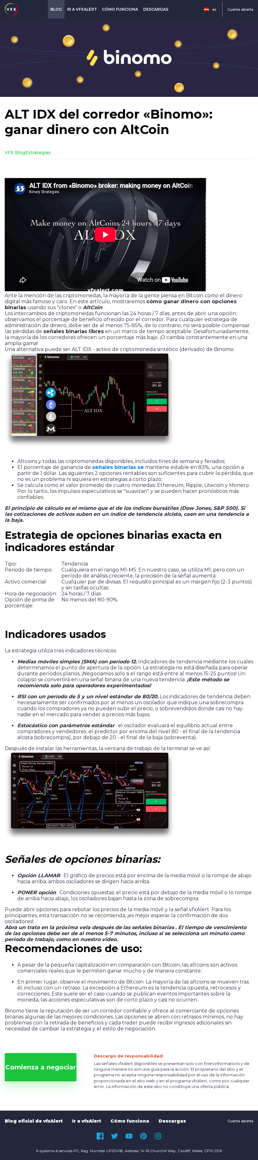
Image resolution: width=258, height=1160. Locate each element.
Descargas (155, 9)
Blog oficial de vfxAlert (34, 1121)
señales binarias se (118, 467)
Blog (56, 9)
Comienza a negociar (40, 1067)
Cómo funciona (120, 9)
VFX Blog (15, 152)
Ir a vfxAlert (82, 9)
